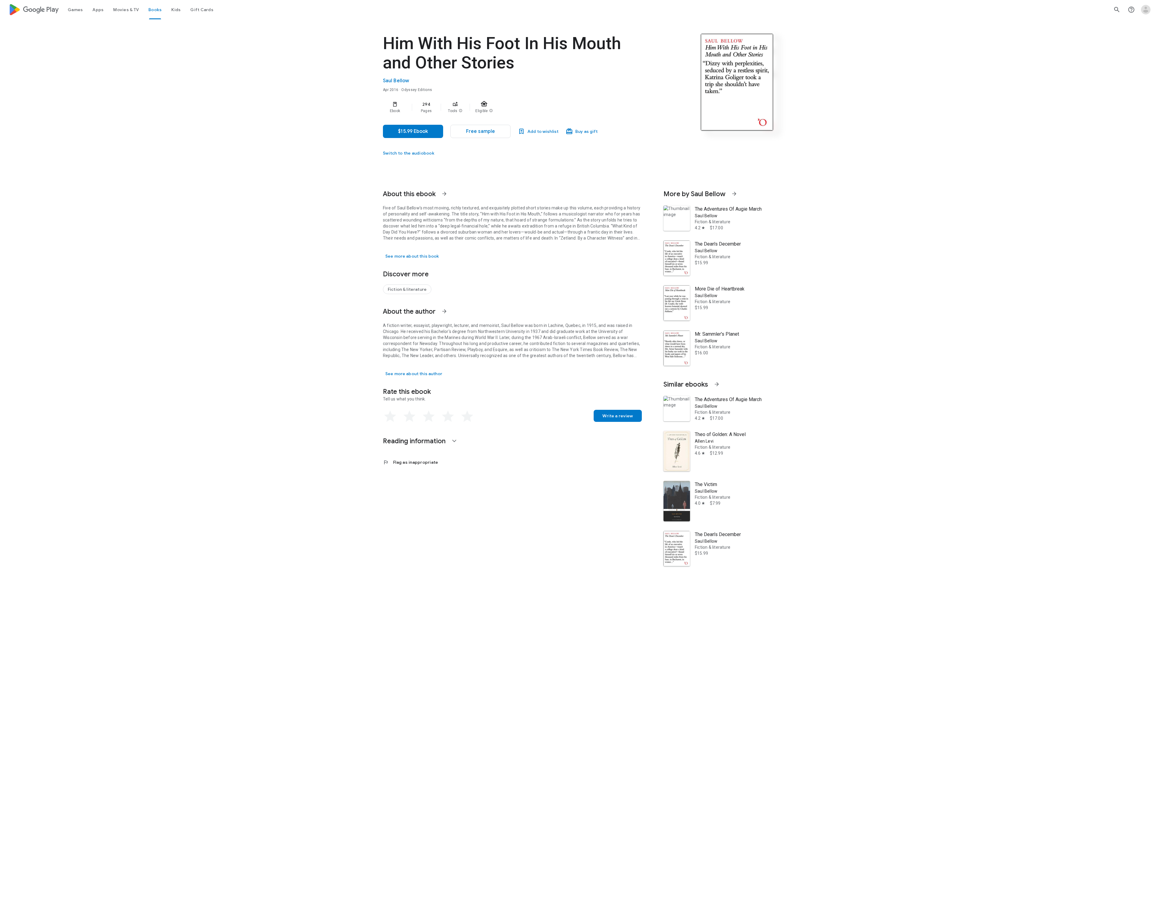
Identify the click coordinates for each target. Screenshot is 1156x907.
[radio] (390, 416)
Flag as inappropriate (410, 462)
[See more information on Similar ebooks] (717, 384)
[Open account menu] (1146, 9)
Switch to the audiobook (408, 153)
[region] (503, 107)
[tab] (75, 9)
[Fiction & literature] (407, 289)
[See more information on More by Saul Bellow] (734, 194)
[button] (460, 111)
